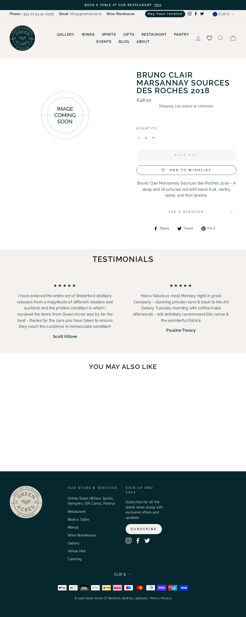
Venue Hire (77, 551)
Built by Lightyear (135, 598)
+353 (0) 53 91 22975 (32, 14)
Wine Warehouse (82, 535)
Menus (73, 527)
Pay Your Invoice (165, 14)
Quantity (147, 128)
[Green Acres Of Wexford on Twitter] (147, 540)
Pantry (181, 34)
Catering (75, 559)
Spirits (109, 34)
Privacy (166, 598)
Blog (124, 42)
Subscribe (144, 529)
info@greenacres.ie (80, 14)
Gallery (65, 34)
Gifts (128, 34)
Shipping (166, 106)
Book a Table (78, 519)
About (143, 42)
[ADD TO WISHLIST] (44, 388)
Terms (154, 598)
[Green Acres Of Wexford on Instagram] (128, 540)
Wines (88, 34)
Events (103, 42)
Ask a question (186, 211)
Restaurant (154, 34)
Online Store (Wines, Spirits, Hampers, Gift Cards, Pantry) (91, 501)
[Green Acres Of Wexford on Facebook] (138, 540)
